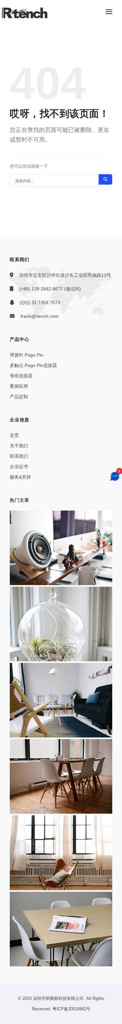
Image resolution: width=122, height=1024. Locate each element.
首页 (14, 435)
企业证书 (19, 466)
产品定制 (19, 396)
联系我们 (19, 456)
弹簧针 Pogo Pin (26, 355)
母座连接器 (21, 375)
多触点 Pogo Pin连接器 (33, 365)
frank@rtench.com (39, 316)
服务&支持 (20, 477)
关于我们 (19, 445)
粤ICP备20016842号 (71, 1008)
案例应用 (19, 386)
